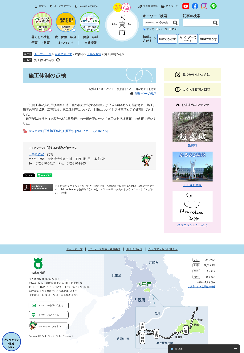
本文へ (42, 6)
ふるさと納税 (192, 185)
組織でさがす (167, 39)
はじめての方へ (62, 6)
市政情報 (91, 42)
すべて (150, 29)
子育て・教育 (40, 42)
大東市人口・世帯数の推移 (201, 286)
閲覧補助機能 (150, 6)
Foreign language (88, 6)
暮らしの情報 (40, 37)
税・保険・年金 (65, 37)
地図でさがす (208, 39)
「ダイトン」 (50, 326)
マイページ (171, 6)
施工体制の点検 (44, 60)
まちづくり (65, 42)
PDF (174, 29)
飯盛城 (192, 145)
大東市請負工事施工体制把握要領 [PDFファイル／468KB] (68, 131)
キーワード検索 (155, 16)
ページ (163, 29)
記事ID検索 (191, 16)
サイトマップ (75, 249)
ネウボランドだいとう (192, 225)
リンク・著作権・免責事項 (104, 249)
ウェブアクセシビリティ (163, 249)
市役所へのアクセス (48, 315)
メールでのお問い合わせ (50, 305)
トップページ (42, 54)
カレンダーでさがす (188, 39)
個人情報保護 (134, 249)
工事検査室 (94, 54)
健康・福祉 (90, 37)
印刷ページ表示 (145, 93)
